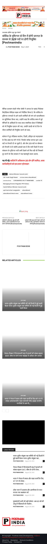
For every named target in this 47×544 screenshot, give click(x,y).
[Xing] (23, 250)
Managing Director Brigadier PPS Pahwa (16, 184)
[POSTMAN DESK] (4, 46)
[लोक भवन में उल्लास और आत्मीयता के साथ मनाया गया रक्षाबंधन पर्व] (6, 493)
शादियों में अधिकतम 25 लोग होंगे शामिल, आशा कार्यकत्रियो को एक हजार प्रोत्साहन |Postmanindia (12, 222)
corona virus (7, 180)
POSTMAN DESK (14, 47)
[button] (4, 15)
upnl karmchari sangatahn (11, 190)
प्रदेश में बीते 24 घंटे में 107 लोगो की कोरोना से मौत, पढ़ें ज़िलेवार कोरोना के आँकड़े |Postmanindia (35, 222)
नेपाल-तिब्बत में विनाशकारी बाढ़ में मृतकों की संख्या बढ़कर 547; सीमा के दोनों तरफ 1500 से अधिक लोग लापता (23, 354)
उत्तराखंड (10, 28)
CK (35, 536)
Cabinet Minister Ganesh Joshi (18, 174)
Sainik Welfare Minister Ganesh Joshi (14, 187)
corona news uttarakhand (28, 177)
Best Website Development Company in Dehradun (21, 536)
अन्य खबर (23, 300)
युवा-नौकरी (18, 32)
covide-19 (39, 180)
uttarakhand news (26, 193)
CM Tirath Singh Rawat (10, 177)
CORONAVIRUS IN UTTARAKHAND (23, 180)
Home (4, 28)
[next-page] (7, 410)
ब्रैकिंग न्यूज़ (11, 32)
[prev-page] (3, 410)
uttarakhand (26, 190)
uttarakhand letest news (10, 193)
